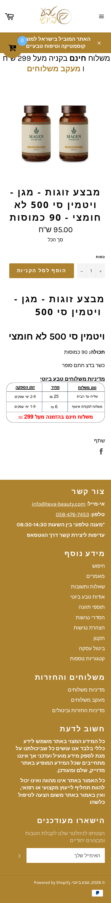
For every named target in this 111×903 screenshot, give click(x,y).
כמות (100, 257)
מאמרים (95, 576)
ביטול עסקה (92, 648)
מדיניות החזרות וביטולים (78, 710)
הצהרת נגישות (89, 628)
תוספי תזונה (92, 607)
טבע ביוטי (80, 882)
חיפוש (98, 566)
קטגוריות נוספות (87, 658)
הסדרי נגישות (90, 617)
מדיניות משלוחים (86, 690)
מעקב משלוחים (53, 68)
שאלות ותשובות (88, 586)
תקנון (99, 638)
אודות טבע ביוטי (87, 597)
